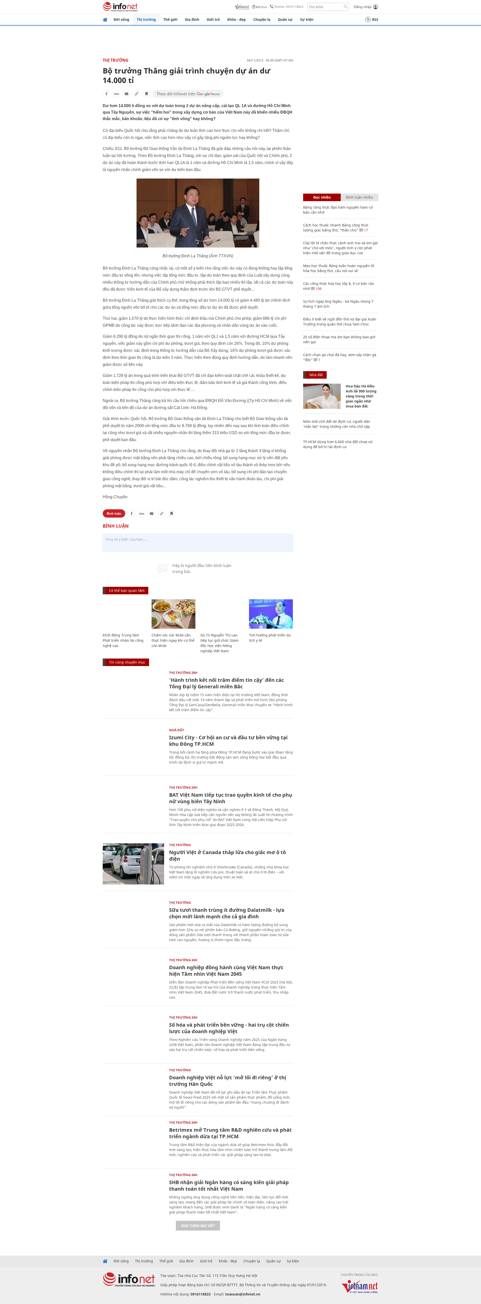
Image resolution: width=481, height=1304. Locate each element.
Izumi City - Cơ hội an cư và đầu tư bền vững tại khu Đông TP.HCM (228, 740)
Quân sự (285, 19)
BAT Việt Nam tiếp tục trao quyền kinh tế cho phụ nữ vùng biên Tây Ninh (230, 798)
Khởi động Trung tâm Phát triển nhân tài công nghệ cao (123, 640)
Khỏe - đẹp (236, 19)
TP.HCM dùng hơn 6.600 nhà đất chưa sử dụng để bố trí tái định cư (337, 444)
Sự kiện (306, 19)
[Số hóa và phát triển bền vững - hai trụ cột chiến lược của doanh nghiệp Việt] (133, 1036)
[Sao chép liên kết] (136, 94)
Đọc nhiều (322, 197)
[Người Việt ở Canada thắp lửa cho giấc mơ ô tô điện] (133, 863)
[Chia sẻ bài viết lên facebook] (106, 94)
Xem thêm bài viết (198, 1225)
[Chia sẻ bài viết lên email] (126, 94)
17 (365, 230)
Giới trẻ (213, 19)
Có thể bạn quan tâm (127, 590)
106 (318, 288)
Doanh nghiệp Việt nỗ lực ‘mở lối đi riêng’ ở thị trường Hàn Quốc (227, 1080)
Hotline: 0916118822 (289, 7)
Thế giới (170, 19)
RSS (375, 19)
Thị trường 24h (183, 672)
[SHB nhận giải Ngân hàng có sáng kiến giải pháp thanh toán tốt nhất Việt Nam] (133, 1193)
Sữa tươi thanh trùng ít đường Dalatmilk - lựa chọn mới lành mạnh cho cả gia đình (226, 913)
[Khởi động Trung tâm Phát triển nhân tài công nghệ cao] (125, 614)
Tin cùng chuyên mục (127, 662)
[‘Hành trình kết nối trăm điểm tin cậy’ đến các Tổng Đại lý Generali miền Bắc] (133, 691)
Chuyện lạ (261, 19)
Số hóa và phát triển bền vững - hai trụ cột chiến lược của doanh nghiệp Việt (229, 1028)
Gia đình (192, 19)
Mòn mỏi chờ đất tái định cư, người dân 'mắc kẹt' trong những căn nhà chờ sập (336, 424)
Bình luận (114, 513)
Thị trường (146, 19)
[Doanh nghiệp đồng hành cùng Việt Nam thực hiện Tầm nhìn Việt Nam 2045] (133, 978)
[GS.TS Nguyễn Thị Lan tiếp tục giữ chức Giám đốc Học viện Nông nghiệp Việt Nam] (222, 614)
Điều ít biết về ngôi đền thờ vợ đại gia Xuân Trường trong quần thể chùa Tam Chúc (339, 322)
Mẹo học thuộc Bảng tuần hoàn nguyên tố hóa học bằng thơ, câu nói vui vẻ (338, 268)
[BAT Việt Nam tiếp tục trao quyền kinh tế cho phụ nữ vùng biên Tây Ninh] (133, 806)
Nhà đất (176, 730)
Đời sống (121, 19)
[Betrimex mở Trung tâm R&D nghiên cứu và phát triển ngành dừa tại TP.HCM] (133, 1141)
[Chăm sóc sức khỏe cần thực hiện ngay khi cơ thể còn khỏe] (173, 614)
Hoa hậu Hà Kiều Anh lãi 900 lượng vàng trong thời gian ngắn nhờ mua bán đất (361, 396)
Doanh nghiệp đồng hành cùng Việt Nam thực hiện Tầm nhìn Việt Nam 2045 (226, 970)
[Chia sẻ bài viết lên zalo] (116, 94)
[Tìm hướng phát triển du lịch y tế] (271, 614)
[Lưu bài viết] (146, 94)
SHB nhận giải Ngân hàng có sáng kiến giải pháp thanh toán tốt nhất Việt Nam (229, 1185)
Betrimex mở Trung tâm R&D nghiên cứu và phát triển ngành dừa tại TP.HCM (230, 1133)
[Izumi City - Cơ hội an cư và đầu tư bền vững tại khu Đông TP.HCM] (133, 748)
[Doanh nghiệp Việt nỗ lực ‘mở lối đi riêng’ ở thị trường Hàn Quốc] (133, 1089)
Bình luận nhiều (359, 197)
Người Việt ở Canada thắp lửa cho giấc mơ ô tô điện (227, 855)
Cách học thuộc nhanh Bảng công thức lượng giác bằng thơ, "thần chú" (336, 227)
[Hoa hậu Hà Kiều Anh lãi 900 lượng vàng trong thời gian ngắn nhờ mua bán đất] (322, 396)
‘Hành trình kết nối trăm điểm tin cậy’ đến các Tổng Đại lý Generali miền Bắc (226, 683)
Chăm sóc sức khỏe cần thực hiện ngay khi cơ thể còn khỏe (173, 640)
